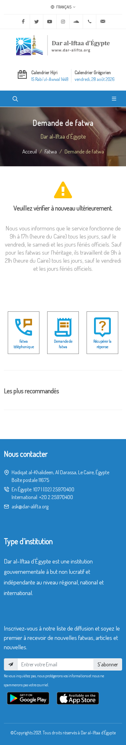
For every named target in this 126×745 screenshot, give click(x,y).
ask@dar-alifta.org (30, 506)
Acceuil (29, 151)
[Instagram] (63, 22)
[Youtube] (49, 22)
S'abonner (108, 664)
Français (63, 7)
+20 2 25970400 (56, 497)
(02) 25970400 (58, 489)
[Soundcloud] (76, 22)
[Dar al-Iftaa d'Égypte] (63, 45)
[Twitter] (36, 22)
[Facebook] (23, 22)
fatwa (51, 151)
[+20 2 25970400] (89, 22)
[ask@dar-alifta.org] (102, 22)
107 (36, 489)
